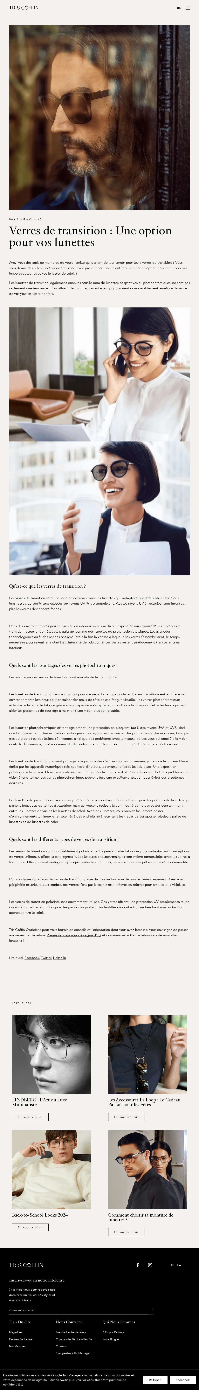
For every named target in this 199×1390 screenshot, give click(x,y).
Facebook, (32, 957)
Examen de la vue (20, 1339)
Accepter (183, 1379)
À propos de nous (113, 1332)
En (179, 7)
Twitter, (46, 957)
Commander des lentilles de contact (74, 1340)
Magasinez (15, 1332)
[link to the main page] (23, 7)
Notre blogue (110, 1339)
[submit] (151, 1310)
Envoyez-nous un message (72, 1353)
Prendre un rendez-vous (71, 1332)
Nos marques (17, 1346)
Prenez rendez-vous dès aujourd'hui (74, 935)
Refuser (155, 1379)
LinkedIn (59, 957)
